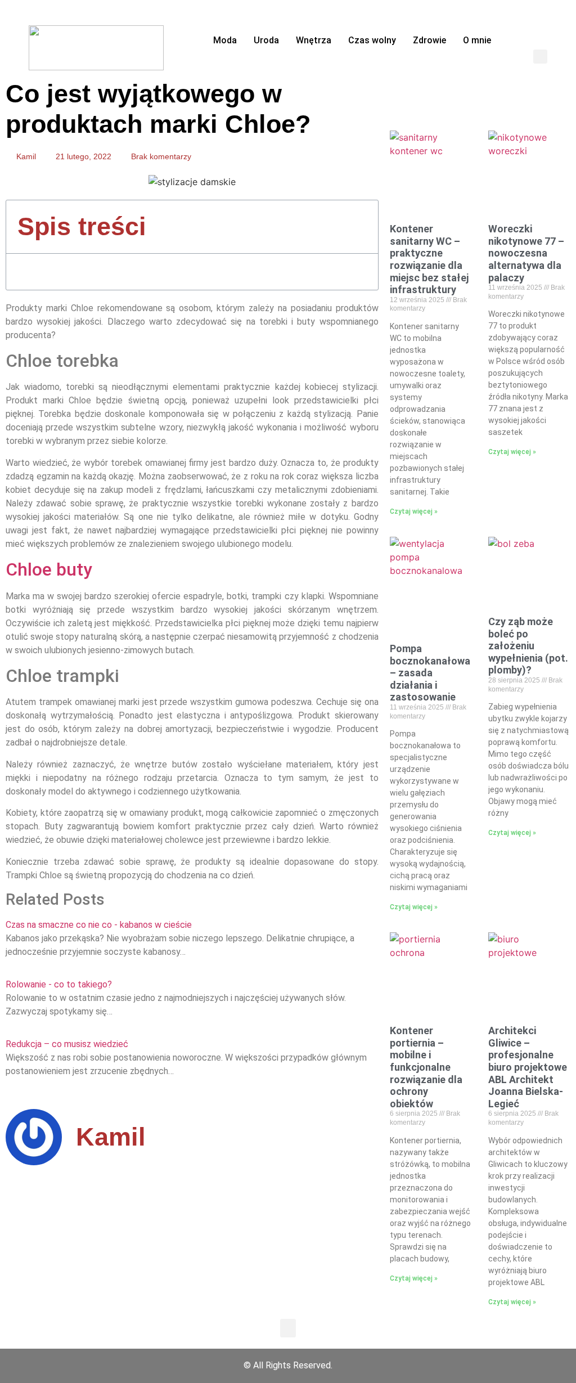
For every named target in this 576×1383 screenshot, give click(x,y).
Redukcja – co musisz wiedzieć (67, 1044)
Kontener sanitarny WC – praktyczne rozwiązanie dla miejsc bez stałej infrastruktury (429, 259)
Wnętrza (313, 40)
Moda (225, 40)
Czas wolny (372, 40)
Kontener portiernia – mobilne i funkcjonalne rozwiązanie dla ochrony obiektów (426, 1067)
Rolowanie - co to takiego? (59, 984)
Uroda (266, 40)
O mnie (477, 40)
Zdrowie (429, 40)
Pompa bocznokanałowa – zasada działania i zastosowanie (430, 673)
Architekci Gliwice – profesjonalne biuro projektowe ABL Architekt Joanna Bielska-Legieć (527, 1067)
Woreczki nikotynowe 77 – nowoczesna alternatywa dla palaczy (526, 253)
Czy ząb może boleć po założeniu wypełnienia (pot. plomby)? (528, 646)
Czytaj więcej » (414, 511)
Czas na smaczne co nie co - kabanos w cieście (99, 924)
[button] (540, 57)
